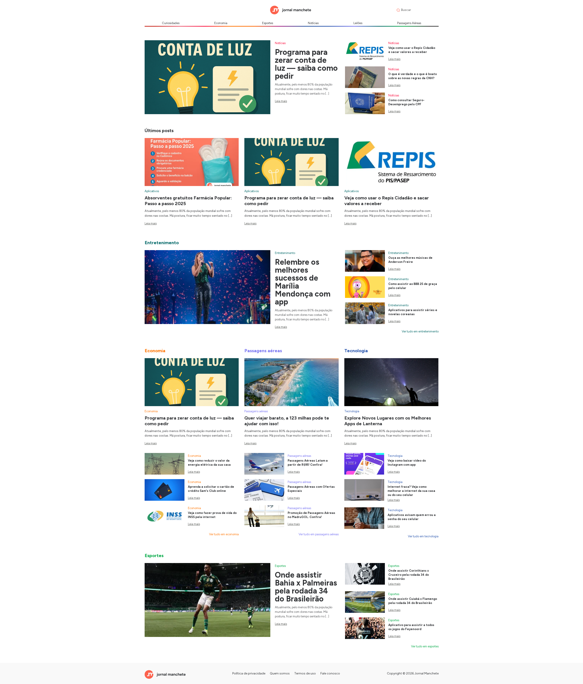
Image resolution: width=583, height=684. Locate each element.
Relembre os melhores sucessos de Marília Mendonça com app (302, 282)
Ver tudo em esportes (425, 646)
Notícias (313, 23)
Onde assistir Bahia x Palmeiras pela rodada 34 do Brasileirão (306, 587)
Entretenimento (285, 253)
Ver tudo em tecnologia (423, 536)
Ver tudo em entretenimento (420, 331)
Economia (220, 23)
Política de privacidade (248, 673)
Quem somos (280, 673)
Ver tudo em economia (224, 534)
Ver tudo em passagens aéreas (319, 534)
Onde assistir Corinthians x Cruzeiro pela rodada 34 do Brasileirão (408, 575)
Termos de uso (305, 673)
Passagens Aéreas (409, 23)
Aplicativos (152, 191)
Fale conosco (330, 673)
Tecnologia (351, 411)
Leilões (357, 23)
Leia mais (281, 101)
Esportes (267, 23)
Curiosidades (170, 23)
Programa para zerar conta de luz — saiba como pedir (306, 64)
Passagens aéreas (256, 411)
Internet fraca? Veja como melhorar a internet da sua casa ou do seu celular (411, 491)
